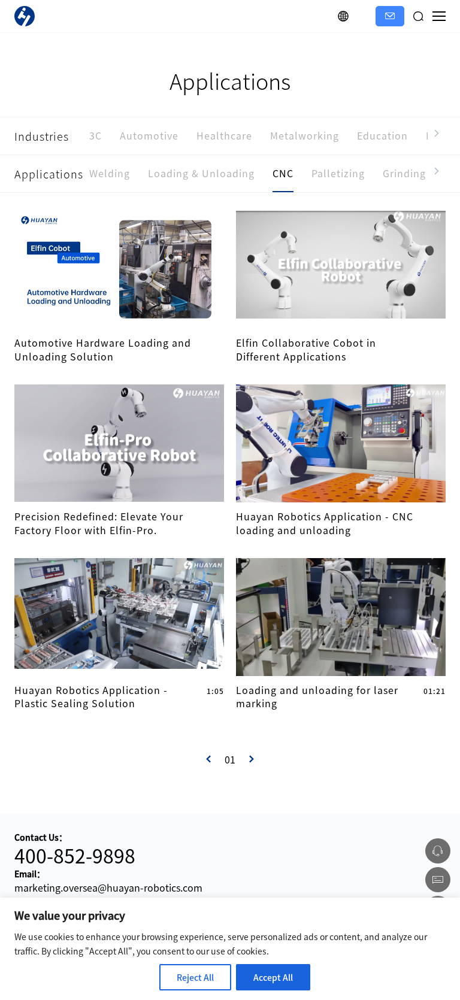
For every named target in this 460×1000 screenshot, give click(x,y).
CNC (283, 173)
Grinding (404, 173)
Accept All (273, 977)
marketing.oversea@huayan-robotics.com (108, 887)
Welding (109, 173)
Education (382, 135)
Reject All (195, 977)
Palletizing (338, 173)
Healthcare (224, 135)
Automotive (149, 135)
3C (95, 135)
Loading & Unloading (201, 173)
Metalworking (304, 135)
